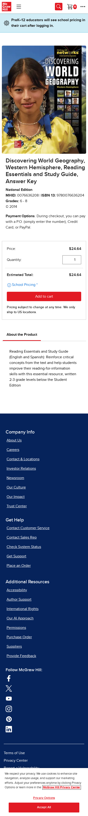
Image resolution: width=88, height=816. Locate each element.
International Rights (22, 609)
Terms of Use (14, 753)
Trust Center (17, 506)
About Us (14, 440)
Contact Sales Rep (22, 537)
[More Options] (83, 6)
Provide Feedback (21, 656)
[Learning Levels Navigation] (19, 6)
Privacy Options (44, 798)
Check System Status (24, 547)
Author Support (19, 599)
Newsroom (15, 478)
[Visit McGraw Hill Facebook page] (9, 678)
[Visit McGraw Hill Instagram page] (9, 708)
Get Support (16, 556)
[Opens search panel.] (58, 6)
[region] (44, 792)
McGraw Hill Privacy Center (61, 787)
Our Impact (16, 497)
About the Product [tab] (22, 334)
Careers (13, 450)
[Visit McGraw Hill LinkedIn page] (9, 729)
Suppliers (14, 646)
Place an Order (19, 566)
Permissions (16, 628)
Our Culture (16, 487)
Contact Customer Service (28, 528)
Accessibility (17, 590)
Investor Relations (21, 468)
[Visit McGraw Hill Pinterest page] (9, 719)
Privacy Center (16, 760)
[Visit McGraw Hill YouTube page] (9, 698)
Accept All (44, 807)
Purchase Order (19, 637)
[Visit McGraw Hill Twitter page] (9, 688)
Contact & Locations (23, 459)
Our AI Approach (20, 618)
